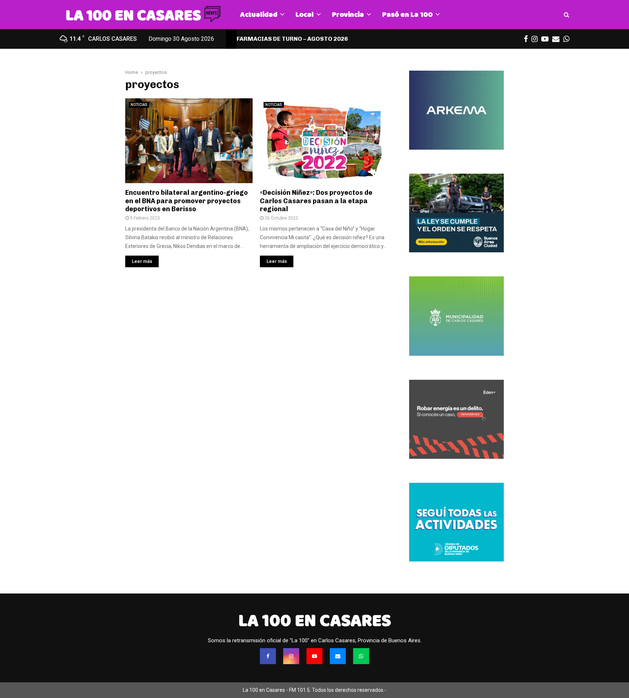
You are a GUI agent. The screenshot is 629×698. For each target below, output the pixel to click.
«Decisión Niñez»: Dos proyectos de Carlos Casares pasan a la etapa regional (316, 201)
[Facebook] (268, 656)
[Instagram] (291, 656)
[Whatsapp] (361, 656)
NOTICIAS (139, 105)
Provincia (348, 14)
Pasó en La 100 (407, 14)
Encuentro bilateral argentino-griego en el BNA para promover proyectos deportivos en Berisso (186, 201)
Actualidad (258, 14)
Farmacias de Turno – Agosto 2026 (292, 38)
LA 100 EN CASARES (314, 620)
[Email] (338, 656)
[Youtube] (314, 656)
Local (305, 14)
